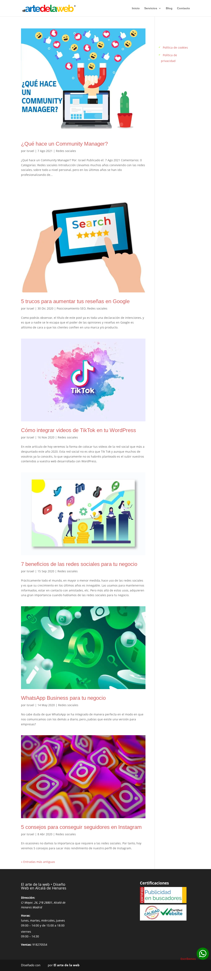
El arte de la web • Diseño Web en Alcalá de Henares (43, 886)
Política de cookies (175, 47)
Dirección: (28, 898)
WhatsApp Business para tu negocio (63, 698)
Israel (30, 151)
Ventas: (26, 944)
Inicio (136, 8)
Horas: (25, 915)
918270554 (39, 944)
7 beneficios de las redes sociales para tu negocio (79, 564)
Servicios (150, 8)
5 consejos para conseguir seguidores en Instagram (81, 827)
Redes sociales (66, 151)
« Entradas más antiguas (38, 862)
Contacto (183, 8)
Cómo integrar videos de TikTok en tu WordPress (78, 430)
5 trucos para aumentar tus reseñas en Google (75, 301)
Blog (169, 8)
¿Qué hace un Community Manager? (64, 144)
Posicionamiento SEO (71, 308)
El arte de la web (67, 965)
